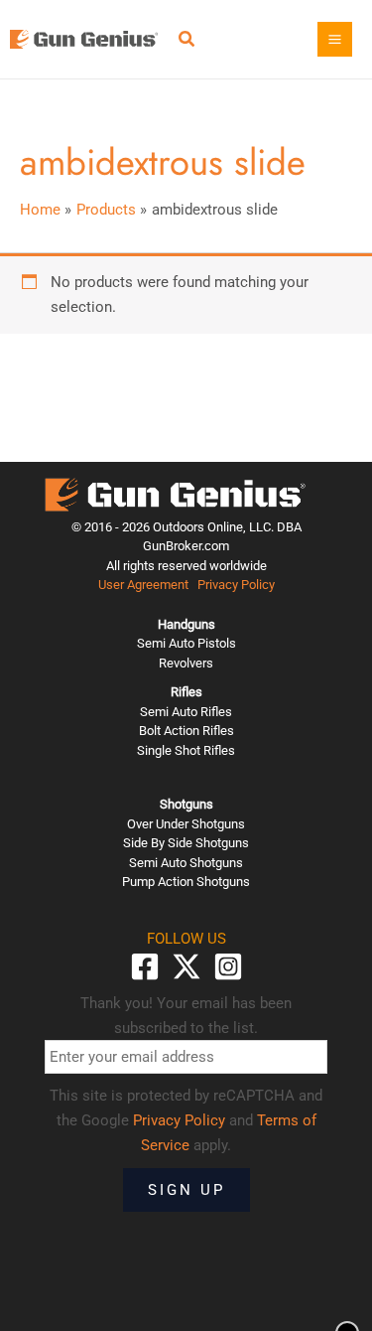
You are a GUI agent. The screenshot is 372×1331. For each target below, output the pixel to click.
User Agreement (143, 584)
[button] (187, 41)
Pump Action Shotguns (186, 881)
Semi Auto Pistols (186, 643)
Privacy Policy (236, 584)
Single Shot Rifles (186, 750)
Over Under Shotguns (186, 823)
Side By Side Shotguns (186, 842)
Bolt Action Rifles (186, 730)
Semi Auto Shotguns (186, 862)
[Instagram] (228, 966)
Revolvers (186, 663)
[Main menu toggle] (334, 39)
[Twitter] (186, 966)
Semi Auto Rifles (186, 711)
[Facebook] (145, 966)
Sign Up (186, 1190)
